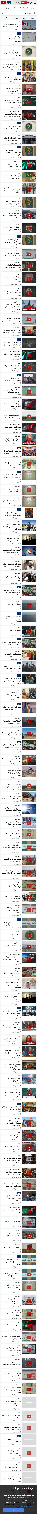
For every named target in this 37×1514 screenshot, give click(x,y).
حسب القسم (7, 17)
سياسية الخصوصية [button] (27, 1505)
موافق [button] (13, 1510)
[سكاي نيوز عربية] (24, 2)
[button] (2, 13)
